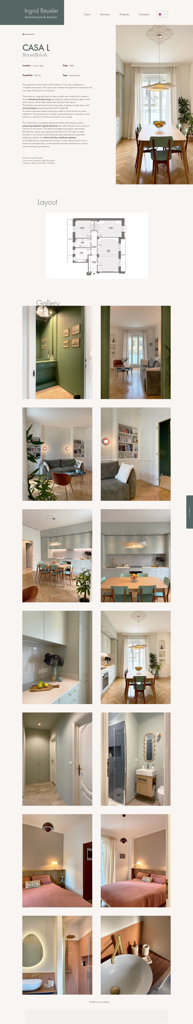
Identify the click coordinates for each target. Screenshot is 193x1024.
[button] (97, 245)
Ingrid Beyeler (41, 11)
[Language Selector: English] (162, 14)
